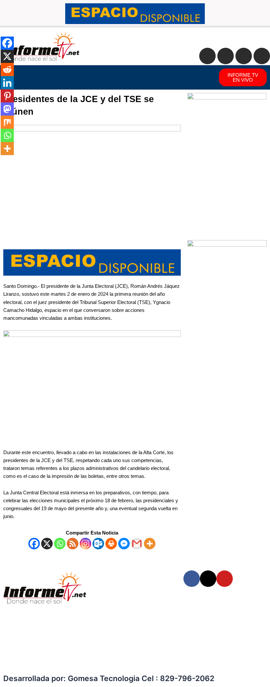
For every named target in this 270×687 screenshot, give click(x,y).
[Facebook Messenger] (124, 543)
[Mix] (7, 122)
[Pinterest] (7, 95)
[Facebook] (34, 543)
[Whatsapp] (60, 543)
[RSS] (72, 543)
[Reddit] (7, 69)
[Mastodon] (7, 109)
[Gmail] (137, 543)
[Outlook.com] (98, 543)
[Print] (111, 543)
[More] (149, 543)
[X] (47, 543)
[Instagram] (85, 543)
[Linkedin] (7, 82)
